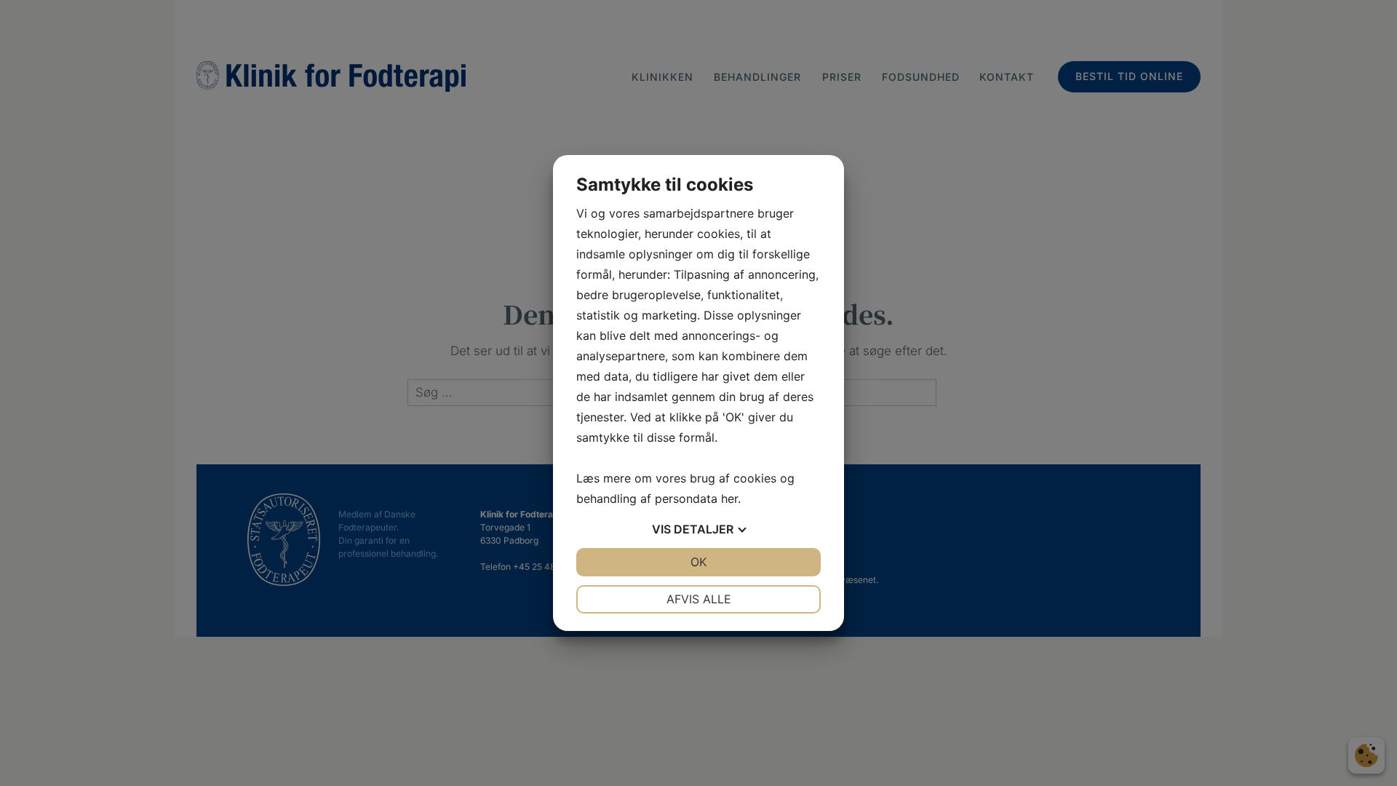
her (729, 498)
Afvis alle (698, 599)
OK (698, 562)
